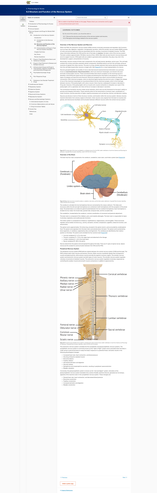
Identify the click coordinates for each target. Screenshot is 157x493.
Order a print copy (67, 483)
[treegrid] (41, 68)
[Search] (105, 18)
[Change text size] (128, 18)
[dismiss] (129, 23)
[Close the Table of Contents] (54, 18)
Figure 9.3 (98, 67)
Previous (64, 477)
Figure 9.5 (104, 232)
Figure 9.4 (122, 157)
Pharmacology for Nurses (36, 8)
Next (124, 477)
